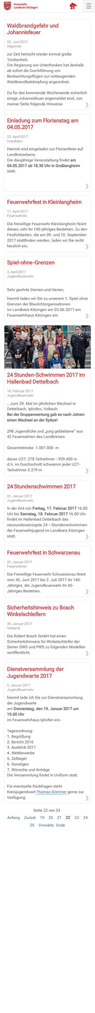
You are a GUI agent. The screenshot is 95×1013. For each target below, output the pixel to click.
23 (77, 817)
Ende (60, 825)
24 (85, 817)
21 (59, 817)
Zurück (30, 817)
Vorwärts (46, 825)
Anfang (13, 817)
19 (42, 817)
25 (32, 825)
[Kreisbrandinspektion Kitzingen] (73, 6)
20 (50, 817)
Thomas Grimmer (51, 792)
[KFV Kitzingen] (21, 6)
